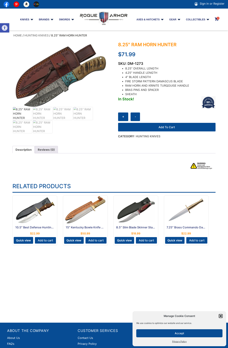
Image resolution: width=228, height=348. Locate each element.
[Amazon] (26, 4)
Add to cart (167, 127)
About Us (13, 338)
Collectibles (195, 19)
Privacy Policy (179, 341)
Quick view (23, 240)
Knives (24, 19)
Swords (64, 19)
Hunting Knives (36, 35)
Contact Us (85, 338)
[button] (4, 27)
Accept (179, 333)
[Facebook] (6, 4)
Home (17, 35)
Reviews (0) (46, 149)
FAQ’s (10, 344)
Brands (44, 19)
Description (23, 149)
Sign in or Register (211, 3)
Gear (172, 19)
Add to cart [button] (45, 240)
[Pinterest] (16, 4)
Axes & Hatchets (148, 19)
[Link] (36, 4)
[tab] (23, 149)
